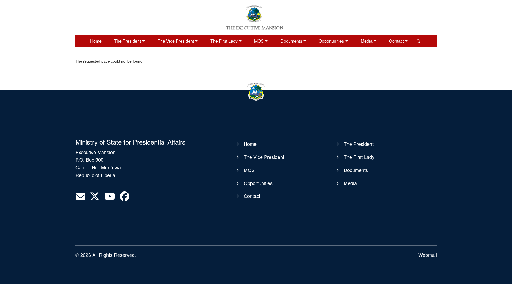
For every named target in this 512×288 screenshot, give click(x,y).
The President (127, 41)
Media (367, 41)
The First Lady (224, 41)
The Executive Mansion (254, 28)
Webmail (427, 254)
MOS (259, 41)
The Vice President (176, 41)
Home (96, 41)
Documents (291, 41)
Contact (396, 41)
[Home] (254, 13)
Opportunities (331, 41)
